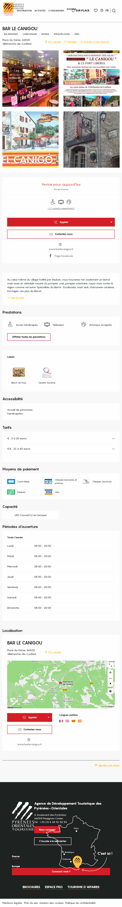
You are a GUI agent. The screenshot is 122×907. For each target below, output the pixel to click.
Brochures (31, 887)
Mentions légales (12, 902)
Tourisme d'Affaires (84, 887)
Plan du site (31, 902)
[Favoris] (95, 10)
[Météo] (102, 11)
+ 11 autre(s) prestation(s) (61, 208)
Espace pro (54, 887)
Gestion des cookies (51, 902)
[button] (113, 10)
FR (107, 10)
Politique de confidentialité (80, 902)
